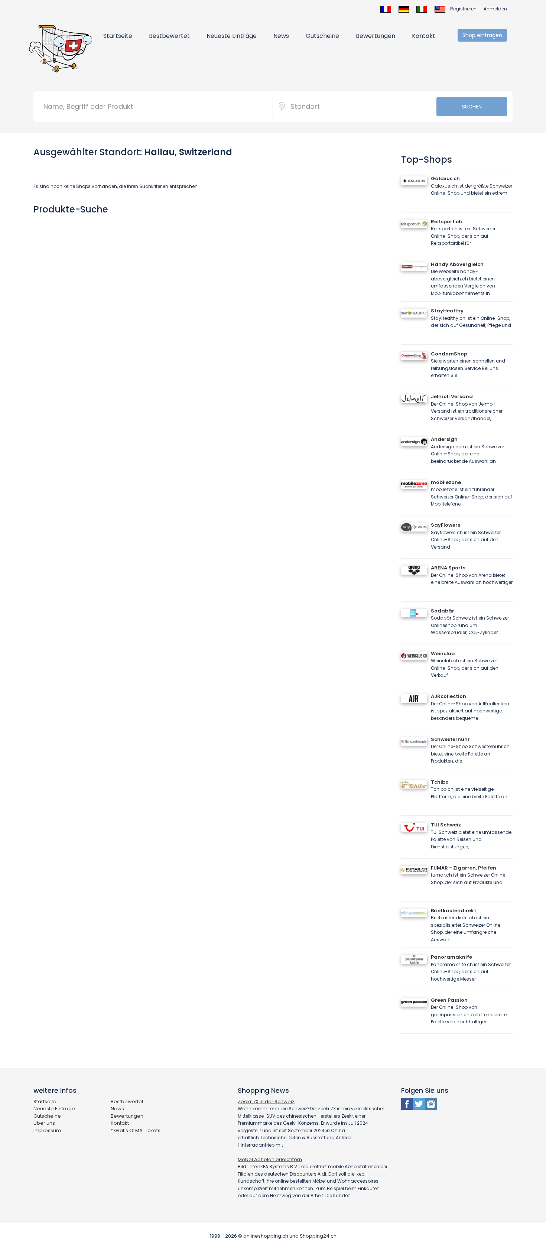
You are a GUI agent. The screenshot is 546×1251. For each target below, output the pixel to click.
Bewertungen (375, 36)
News (281, 36)
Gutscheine (322, 36)
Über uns (44, 1123)
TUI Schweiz (446, 824)
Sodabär (442, 610)
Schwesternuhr (450, 739)
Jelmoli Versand (452, 396)
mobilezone (446, 482)
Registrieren (463, 9)
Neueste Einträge (232, 36)
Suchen (472, 106)
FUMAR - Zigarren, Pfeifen (463, 867)
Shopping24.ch (318, 1235)
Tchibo (440, 782)
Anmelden (495, 9)
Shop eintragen (482, 35)
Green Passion (449, 1000)
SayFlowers (445, 525)
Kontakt (423, 36)
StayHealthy (447, 310)
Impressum (47, 1130)
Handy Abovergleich (457, 264)
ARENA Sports (448, 567)
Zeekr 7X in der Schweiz (266, 1101)
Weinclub (443, 653)
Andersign (444, 439)
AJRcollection (448, 696)
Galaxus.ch (445, 178)
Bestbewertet (169, 36)
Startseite (117, 36)
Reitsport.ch (446, 221)
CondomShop (449, 353)
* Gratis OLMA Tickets (135, 1130)
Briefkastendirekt (453, 910)
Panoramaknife (451, 957)
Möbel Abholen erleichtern (270, 1159)
